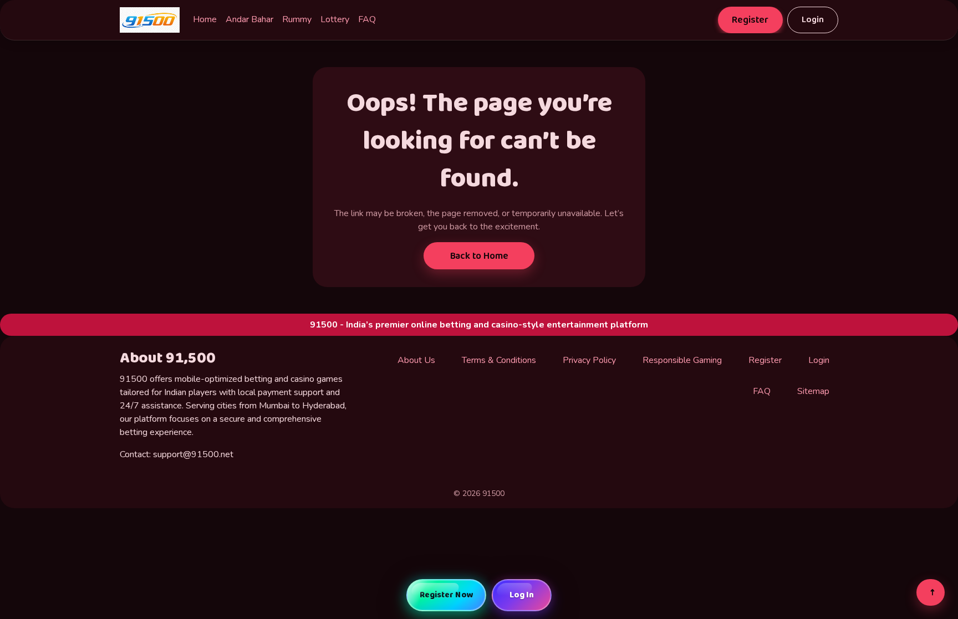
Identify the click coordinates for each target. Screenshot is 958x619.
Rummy (297, 19)
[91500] (150, 19)
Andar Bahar (249, 19)
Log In (521, 595)
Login (812, 20)
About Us (416, 360)
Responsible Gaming (682, 360)
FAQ (367, 19)
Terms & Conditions (499, 360)
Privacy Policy (589, 360)
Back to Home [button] (479, 256)
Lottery (334, 19)
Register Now (446, 595)
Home (205, 19)
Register (750, 20)
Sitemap (813, 391)
